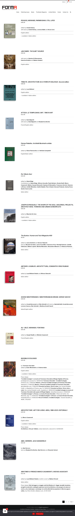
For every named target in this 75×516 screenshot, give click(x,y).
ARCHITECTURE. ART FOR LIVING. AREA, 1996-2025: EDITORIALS (44, 410)
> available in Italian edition (28, 36)
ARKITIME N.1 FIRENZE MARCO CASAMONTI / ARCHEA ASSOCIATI (44, 472)
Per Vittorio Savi (26, 174)
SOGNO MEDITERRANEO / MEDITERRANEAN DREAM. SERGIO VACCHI (45, 297)
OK (33, 513)
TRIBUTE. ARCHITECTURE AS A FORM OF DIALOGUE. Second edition (45, 82)
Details (10, 32)
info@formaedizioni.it (43, 507)
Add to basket (9, 30)
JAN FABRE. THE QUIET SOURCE (32, 51)
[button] (70, 12)
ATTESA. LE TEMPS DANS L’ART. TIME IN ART (37, 113)
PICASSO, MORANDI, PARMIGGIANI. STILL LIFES (38, 20)
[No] (73, 513)
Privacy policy (39, 513)
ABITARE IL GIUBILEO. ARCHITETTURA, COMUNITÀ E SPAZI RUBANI (44, 266)
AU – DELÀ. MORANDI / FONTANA (32, 328)
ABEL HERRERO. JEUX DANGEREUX (33, 441)
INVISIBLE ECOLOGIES (29, 358)
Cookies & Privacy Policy (40, 509)
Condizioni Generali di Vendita (27, 509)
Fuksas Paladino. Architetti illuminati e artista (36, 143)
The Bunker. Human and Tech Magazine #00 (36, 235)
